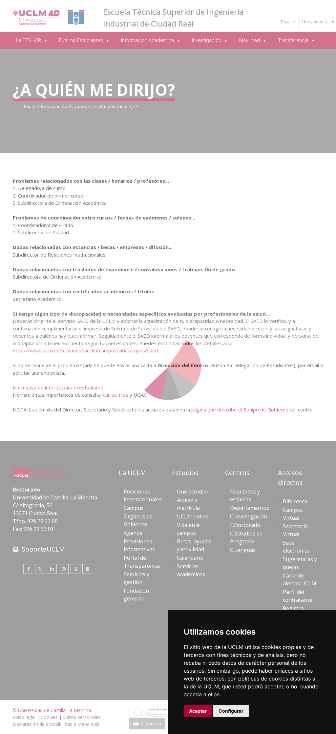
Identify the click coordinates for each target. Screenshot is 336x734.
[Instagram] (64, 569)
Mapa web (88, 724)
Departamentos (249, 508)
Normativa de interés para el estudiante (58, 387)
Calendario (190, 557)
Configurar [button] (231, 711)
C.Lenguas (243, 550)
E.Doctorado (245, 525)
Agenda (133, 532)
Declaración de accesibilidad (43, 724)
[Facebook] (28, 569)
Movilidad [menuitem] (250, 40)
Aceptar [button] (198, 711)
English (288, 22)
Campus (134, 508)
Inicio (29, 106)
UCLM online (193, 516)
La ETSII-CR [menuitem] (29, 40)
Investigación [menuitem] (207, 40)
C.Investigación (248, 516)
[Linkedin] (52, 569)
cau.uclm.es (115, 394)
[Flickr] (87, 569)
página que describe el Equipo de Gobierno (239, 409)
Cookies (49, 717)
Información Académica (66, 106)
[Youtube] (75, 569)
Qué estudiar (193, 491)
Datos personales (82, 717)
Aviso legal (24, 717)
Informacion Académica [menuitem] (148, 40)
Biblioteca (295, 501)
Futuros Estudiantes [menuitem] (81, 40)
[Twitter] (40, 569)
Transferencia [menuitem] (294, 40)
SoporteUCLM (43, 549)
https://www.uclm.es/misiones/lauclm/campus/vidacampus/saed (85, 350)
